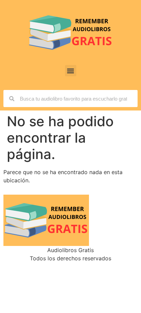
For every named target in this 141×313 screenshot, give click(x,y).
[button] (70, 70)
